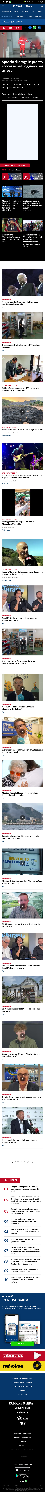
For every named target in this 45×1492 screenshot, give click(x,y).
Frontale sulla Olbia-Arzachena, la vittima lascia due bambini (24, 1270)
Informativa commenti (22, 1453)
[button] (25, 27)
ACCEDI (40, 2)
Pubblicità (22, 1441)
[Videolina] (22, 1356)
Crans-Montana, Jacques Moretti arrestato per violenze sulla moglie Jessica (25, 1231)
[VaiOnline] (22, 1419)
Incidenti (29, 16)
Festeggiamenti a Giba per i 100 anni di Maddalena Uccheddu (18, 522)
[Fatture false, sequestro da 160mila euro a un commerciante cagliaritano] (22, 368)
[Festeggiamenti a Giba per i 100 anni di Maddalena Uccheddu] (22, 502)
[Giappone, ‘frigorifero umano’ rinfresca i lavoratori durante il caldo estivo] (22, 642)
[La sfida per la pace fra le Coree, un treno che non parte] (22, 989)
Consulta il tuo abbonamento (22, 1379)
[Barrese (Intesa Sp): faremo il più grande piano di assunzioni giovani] (22, 730)
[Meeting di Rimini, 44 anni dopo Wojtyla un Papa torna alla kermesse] (22, 862)
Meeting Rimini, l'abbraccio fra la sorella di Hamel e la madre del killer (20, 794)
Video (16, 11)
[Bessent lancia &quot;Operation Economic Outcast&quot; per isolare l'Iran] (12, 224)
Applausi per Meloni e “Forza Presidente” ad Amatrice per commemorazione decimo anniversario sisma (32, 240)
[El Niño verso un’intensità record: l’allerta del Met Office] (22, 905)
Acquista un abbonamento (22, 1383)
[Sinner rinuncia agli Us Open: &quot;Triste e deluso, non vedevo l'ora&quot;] (22, 1034)
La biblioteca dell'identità (22, 1386)
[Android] (22, 1475)
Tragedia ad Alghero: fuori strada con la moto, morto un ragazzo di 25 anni (25, 1189)
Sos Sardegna (18, 16)
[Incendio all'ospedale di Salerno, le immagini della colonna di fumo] (22, 816)
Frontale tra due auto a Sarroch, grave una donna (24, 1240)
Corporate (23, 1457)
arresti (35, 97)
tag (9, 94)
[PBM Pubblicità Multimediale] (22, 1423)
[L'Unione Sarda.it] (22, 6)
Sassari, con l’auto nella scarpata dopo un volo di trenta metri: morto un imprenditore (25, 1211)
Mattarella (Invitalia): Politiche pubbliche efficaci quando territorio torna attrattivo (11, 205)
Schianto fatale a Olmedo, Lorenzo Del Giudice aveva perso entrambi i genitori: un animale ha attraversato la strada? (26, 1200)
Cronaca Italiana (19, 94)
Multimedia (11, 27)
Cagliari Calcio (39, 16)
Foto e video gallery (15, 165)
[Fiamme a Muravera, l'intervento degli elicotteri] (22, 410)
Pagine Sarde (22, 1394)
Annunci (22, 1390)
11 (29, 1162)
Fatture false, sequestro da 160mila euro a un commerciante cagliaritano (21, 389)
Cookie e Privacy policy (22, 1433)
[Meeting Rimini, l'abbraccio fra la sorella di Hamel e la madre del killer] (22, 773)
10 (26, 1162)
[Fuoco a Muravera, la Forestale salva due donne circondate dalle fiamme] (22, 552)
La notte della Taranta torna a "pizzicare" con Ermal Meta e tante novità (21, 967)
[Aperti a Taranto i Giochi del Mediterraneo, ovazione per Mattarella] (22, 282)
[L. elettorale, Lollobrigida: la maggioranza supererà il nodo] (22, 1120)
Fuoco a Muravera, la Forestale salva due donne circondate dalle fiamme (22, 573)
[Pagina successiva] (12, 1161)
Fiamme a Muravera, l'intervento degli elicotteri (22, 429)
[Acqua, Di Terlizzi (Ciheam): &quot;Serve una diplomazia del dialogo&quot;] (22, 687)
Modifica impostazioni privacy (22, 1449)
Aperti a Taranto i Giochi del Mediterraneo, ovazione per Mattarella (20, 303)
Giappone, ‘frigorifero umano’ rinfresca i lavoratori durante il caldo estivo (19, 662)
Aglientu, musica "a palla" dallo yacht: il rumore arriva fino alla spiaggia (32, 204)
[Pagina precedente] (33, 1161)
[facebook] (7, 2)
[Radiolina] (22, 1366)
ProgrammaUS (6, 11)
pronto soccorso (13, 97)
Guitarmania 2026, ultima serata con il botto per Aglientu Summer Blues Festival (22, 476)
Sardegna (25, 11)
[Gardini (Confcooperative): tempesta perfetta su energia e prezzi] (22, 1077)
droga (30, 94)
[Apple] (22, 1469)
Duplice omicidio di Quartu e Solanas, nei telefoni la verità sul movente (24, 1221)
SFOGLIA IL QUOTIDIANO (12, 22)
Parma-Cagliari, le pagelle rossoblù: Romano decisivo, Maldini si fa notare (25, 1279)
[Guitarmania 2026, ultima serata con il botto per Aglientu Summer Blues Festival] (22, 456)
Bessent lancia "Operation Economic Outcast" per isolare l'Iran (11, 238)
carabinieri (26, 97)
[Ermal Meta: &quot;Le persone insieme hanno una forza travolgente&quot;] (22, 598)
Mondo (40, 11)
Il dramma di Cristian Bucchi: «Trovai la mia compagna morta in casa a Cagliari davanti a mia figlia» (25, 1261)
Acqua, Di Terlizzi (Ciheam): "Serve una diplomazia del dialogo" (18, 708)
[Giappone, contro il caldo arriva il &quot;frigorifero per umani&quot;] (22, 325)
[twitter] (4, 2)
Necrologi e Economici (22, 1437)
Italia (32, 11)
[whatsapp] (10, 2)
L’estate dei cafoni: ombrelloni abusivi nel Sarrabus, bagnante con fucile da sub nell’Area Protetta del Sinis (25, 1250)
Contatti (22, 1445)
